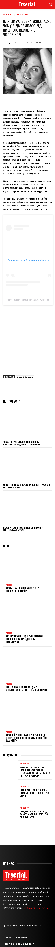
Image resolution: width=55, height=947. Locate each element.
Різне (9, 585)
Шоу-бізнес (23, 14)
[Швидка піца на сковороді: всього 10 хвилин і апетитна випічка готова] (10, 812)
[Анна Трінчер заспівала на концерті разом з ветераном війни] (27, 465)
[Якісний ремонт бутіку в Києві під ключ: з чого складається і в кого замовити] (27, 713)
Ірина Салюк (15, 43)
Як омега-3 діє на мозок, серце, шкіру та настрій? (24, 589)
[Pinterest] (30, 101)
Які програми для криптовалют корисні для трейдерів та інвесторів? (24, 638)
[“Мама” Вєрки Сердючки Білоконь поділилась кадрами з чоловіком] (27, 422)
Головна (7, 14)
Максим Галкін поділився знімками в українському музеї (23, 529)
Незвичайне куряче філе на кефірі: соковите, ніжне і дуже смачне (35, 792)
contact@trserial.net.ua (36, 908)
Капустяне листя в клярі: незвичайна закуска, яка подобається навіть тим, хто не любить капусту (35, 771)
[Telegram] (51, 101)
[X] (23, 101)
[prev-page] (5, 828)
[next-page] (10, 828)
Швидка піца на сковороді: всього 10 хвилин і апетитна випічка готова (34, 814)
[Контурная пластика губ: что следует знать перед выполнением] (27, 665)
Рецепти (24, 764)
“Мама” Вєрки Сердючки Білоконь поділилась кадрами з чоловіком (21, 443)
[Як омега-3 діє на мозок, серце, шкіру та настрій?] (27, 566)
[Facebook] (16, 101)
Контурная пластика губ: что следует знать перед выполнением (26, 688)
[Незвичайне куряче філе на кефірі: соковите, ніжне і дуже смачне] (10, 791)
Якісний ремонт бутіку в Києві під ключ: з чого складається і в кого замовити (26, 737)
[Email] (44, 101)
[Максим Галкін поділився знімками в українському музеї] (27, 508)
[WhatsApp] (37, 101)
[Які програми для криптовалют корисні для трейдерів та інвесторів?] (27, 614)
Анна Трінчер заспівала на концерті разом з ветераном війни (26, 486)
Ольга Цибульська (25, 377)
